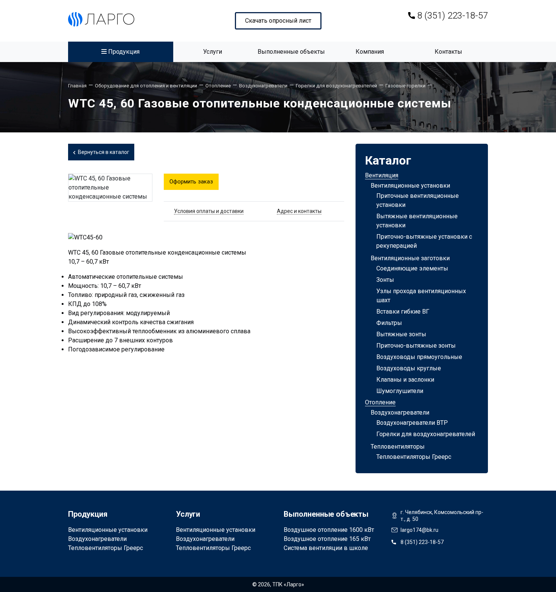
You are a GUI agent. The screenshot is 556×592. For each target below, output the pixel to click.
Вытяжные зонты (401, 334)
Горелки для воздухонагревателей (425, 434)
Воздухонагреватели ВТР (412, 422)
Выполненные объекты (291, 51)
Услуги (212, 51)
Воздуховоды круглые (408, 368)
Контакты (448, 51)
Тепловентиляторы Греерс (413, 456)
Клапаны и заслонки (405, 379)
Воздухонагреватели (400, 412)
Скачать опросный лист (278, 20)
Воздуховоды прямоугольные (419, 356)
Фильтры (389, 322)
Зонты (385, 279)
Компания (370, 51)
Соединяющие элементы (412, 268)
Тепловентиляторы (398, 446)
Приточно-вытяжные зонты (416, 345)
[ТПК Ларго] (101, 19)
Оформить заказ (191, 181)
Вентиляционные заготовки (410, 258)
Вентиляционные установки (410, 185)
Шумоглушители (399, 391)
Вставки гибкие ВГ (402, 311)
